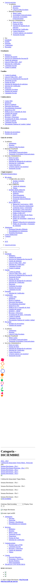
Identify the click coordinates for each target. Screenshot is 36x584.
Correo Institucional (11, 234)
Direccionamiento (18, 195)
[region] (18, 402)
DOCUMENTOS (14, 202)
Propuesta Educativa (19, 197)
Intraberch (8, 103)
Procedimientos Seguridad (13, 108)
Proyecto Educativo (15, 557)
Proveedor (8, 47)
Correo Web (8, 101)
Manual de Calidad (19, 217)
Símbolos (16, 193)
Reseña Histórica (18, 191)
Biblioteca (8, 55)
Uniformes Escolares (11, 89)
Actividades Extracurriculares (22, 15)
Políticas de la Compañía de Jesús (15, 111)
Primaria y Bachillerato (16, 522)
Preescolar (12, 520)
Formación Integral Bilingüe (22, 199)
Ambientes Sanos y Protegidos (22, 208)
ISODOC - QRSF (10, 115)
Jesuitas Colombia (18, 181)
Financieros (12, 536)
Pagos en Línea (17, 22)
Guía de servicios (10, 2)
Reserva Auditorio (10, 104)
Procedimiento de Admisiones (18, 231)
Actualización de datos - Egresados (16, 119)
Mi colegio (8, 177)
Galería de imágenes (11, 60)
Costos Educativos (18, 31)
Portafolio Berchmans (15, 233)
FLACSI (15, 182)
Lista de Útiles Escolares (20, 9)
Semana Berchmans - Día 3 (9, 472)
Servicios (8, 527)
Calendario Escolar (11, 65)
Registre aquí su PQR (15, 545)
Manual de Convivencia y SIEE (23, 204)
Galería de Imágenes (15, 550)
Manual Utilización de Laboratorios (24, 222)
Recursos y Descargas (12, 117)
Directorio (8, 88)
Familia (7, 41)
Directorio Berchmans (12, 106)
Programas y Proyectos (16, 559)
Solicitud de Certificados (20, 29)
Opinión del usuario (11, 56)
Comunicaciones (10, 543)
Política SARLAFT (19, 213)
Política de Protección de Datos (22, 215)
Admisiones (16, 6)
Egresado (8, 43)
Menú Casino (17, 13)
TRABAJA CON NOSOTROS (15, 564)
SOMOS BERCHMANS (17, 190)
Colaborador (9, 45)
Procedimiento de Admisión (17, 524)
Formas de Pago (18, 24)
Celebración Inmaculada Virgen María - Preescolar (17, 463)
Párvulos (11, 518)
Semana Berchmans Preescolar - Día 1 (13, 468)
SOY (6, 241)
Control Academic (10, 67)
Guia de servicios (10, 245)
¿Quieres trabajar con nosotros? (23, 33)
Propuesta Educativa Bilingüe (18, 229)
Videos (15, 188)
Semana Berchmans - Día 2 (9, 470)
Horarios (15, 8)
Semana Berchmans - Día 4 (9, 473)
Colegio (7, 555)
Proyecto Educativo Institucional (23, 206)
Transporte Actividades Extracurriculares (20, 17)
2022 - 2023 (4, 461)
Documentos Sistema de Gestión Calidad (18, 124)
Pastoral (15, 200)
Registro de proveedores (12, 132)
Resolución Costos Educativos (22, 209)
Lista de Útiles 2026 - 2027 (13, 62)
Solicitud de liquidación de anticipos (16, 84)
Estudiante (8, 40)
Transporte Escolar (19, 35)
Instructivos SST (10, 110)
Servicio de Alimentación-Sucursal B (16, 58)
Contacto (7, 236)
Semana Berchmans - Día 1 (9, 466)
